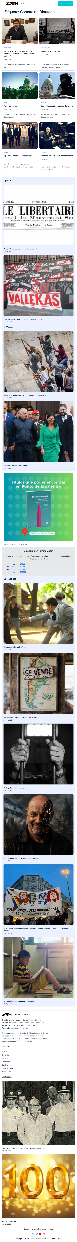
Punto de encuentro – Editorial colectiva (17, 544)
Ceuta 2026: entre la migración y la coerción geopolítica (25, 395)
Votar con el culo (11, 106)
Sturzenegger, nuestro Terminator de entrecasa (21, 858)
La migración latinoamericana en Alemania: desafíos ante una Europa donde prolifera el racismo (37, 930)
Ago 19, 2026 (8, 251)
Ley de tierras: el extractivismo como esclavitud (22, 717)
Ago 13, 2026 (8, 398)
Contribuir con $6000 (16, 569)
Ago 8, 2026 (8, 468)
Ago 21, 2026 (6, 1224)
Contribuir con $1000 (16, 564)
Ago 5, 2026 (8, 790)
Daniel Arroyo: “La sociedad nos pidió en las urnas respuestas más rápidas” (19, 53)
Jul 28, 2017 (45, 159)
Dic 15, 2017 (45, 109)
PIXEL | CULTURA (65, 3)
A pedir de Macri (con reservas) (18, 156)
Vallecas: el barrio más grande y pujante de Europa (23, 319)
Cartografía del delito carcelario (15, 788)
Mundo (9, 327)
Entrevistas (7, 48)
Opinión (8, 180)
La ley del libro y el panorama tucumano (19, 1001)
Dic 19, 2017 (8, 109)
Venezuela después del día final (16, 466)
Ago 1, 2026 (8, 933)
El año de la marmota (50, 51)
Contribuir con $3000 (16, 567)
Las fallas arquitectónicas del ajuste (57, 106)
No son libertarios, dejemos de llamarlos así (20, 249)
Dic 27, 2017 (45, 55)
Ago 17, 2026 (8, 322)
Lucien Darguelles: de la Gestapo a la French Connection (23, 1148)
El (5, 327)
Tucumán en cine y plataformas (15, 647)
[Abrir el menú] (3, 3)
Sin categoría (45, 48)
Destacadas (10, 578)
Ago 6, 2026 (8, 720)
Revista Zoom (21, 1014)
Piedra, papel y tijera (9, 1221)
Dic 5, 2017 (7, 159)
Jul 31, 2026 (8, 1004)
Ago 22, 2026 (6, 1151)
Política (6, 102)
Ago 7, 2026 (8, 649)
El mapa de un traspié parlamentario (57, 156)
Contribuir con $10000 (17, 572)
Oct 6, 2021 (7, 60)
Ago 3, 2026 (8, 861)
